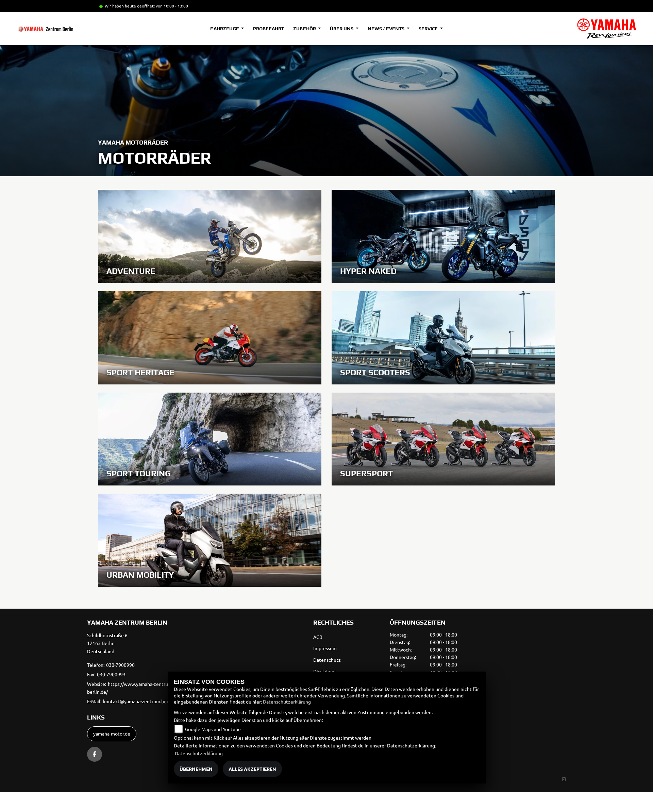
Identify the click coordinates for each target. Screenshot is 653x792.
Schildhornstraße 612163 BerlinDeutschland (107, 643)
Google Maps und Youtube (213, 729)
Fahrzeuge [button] (225, 28)
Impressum (325, 648)
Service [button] (429, 28)
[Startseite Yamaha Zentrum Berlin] (606, 28)
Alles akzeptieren (252, 769)
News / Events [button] (386, 28)
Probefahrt (268, 28)
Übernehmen (196, 769)
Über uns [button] (342, 28)
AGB (317, 637)
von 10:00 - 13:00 (172, 6)
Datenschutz (327, 660)
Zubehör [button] (305, 28)
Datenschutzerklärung (287, 701)
